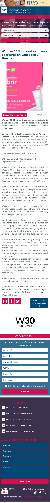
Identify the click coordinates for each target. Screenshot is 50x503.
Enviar (24, 391)
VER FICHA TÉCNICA (24, 336)
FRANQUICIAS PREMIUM (17, 407)
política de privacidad (35, 386)
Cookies (38, 496)
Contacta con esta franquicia (39, 302)
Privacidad (8, 499)
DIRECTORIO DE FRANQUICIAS (19, 413)
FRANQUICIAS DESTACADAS (18, 419)
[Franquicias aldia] (16, 10)
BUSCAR (25, 40)
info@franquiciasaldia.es (37, 489)
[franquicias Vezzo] (25, 3)
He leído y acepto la (26, 386)
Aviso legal (28, 496)
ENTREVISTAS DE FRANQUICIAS (20, 431)
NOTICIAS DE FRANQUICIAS (18, 425)
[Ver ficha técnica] (25, 322)
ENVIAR (24, 481)
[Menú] (4, 17)
